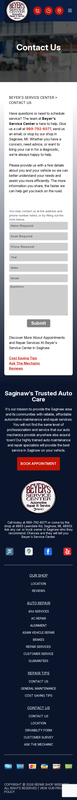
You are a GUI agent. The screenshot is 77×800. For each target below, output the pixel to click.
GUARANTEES (38, 661)
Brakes (38, 639)
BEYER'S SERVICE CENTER (31, 97)
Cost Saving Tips (23, 358)
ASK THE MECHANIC (38, 744)
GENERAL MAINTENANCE (38, 688)
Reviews (16, 368)
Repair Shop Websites (51, 784)
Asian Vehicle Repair (38, 632)
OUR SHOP (39, 575)
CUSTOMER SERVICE (38, 654)
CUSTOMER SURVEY (38, 737)
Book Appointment (38, 463)
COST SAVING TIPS (38, 695)
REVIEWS (38, 591)
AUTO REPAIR (38, 603)
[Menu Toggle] (70, 10)
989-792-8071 (38, 129)
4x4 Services (38, 611)
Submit (38, 323)
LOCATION (38, 583)
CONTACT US (20, 103)
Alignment (38, 625)
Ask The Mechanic (24, 363)
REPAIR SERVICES (38, 646)
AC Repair (38, 618)
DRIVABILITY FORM (38, 730)
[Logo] (17, 11)
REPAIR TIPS (38, 673)
